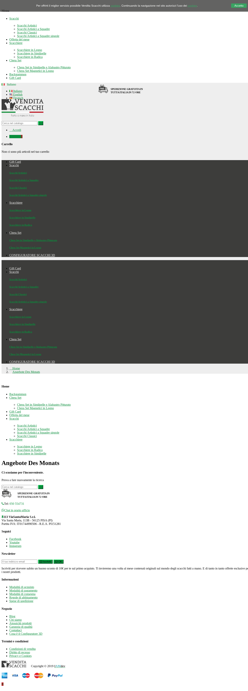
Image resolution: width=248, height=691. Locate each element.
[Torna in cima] (2, 684)
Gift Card (15, 77)
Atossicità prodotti (20, 623)
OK (60, 561)
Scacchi (14, 18)
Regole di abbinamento (23, 597)
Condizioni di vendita (22, 648)
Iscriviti (46, 561)
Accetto (239, 5)
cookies (115, 5)
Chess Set (15, 60)
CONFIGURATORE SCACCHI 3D (32, 361)
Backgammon (17, 74)
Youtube (14, 542)
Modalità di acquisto (21, 587)
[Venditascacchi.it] (23, 119)
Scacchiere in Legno (29, 50)
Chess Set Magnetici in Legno (35, 70)
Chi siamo (15, 619)
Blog (12, 616)
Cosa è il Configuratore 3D (25, 633)
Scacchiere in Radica (30, 57)
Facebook (15, 539)
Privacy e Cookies (20, 655)
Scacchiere (15, 43)
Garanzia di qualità (20, 626)
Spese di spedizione (21, 601)
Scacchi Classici (27, 32)
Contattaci (15, 630)
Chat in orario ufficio (17, 510)
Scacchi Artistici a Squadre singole (38, 36)
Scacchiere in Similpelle (31, 53)
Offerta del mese (19, 39)
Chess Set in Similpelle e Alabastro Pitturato (44, 67)
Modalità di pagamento (23, 590)
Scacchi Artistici (27, 25)
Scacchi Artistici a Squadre (33, 29)
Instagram (15, 546)
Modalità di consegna (22, 594)
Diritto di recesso (19, 652)
